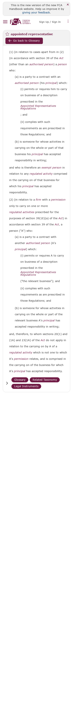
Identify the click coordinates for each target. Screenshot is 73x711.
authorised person (41, 64)
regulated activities (21, 212)
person (62, 64)
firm (38, 199)
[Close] (68, 5)
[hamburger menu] (5, 22)
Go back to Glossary (26, 40)
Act (61, 58)
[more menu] (68, 21)
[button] (6, 383)
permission (58, 199)
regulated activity (41, 173)
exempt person (51, 167)
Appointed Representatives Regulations (38, 107)
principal (51, 83)
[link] (20, 22)
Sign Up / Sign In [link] (50, 21)
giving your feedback (36, 12)
